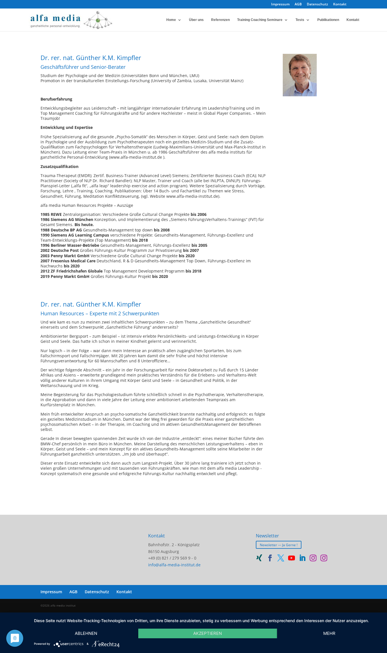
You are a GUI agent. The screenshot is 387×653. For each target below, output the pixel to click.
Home (171, 20)
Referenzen (220, 20)
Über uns (196, 20)
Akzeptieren (207, 633)
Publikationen (328, 20)
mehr (329, 633)
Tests (299, 20)
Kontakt (339, 5)
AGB (298, 5)
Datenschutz (317, 5)
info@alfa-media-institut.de (174, 564)
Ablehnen (86, 633)
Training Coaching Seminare (259, 20)
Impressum (280, 5)
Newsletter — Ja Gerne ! (278, 545)
